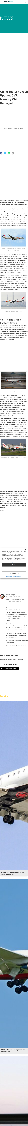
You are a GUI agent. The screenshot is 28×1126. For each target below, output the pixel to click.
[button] (25, 550)
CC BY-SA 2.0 (15, 250)
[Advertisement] (14, 356)
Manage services (13, 562)
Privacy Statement (17, 576)
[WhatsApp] (9, 153)
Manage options (14, 573)
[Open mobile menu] (25, 1)
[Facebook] (1, 153)
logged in (9, 659)
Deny (14, 569)
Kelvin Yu (21, 311)
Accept (14, 564)
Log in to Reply (17, 596)
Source (2, 510)
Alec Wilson (11, 391)
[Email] (13, 153)
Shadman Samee (13, 457)
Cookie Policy (9, 576)
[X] (5, 153)
